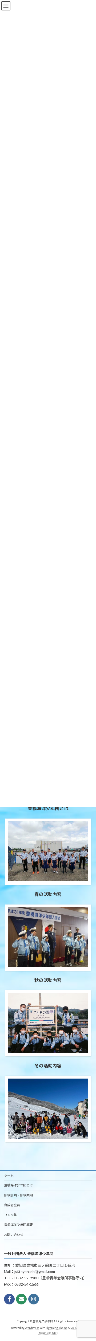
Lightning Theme (56, 1328)
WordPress (32, 1328)
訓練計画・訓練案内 (18, 1195)
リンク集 (10, 1215)
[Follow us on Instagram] (33, 1299)
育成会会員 (12, 1205)
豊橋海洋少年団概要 (18, 1225)
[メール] (21, 1299)
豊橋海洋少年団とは (18, 1185)
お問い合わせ (13, 1235)
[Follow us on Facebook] (9, 1299)
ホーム (9, 1175)
